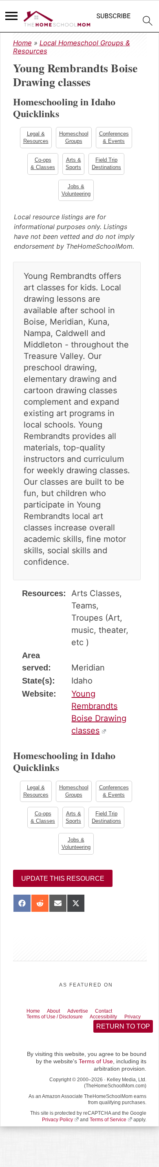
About (58, 1016)
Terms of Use (96, 1075)
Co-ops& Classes (42, 164)
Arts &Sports (73, 164)
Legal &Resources (35, 138)
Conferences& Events (115, 138)
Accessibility (117, 1023)
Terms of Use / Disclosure (60, 1023)
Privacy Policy (57, 1133)
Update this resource (62, 883)
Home (22, 43)
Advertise (86, 1016)
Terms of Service (108, 1133)
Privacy (36, 1030)
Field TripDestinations (107, 164)
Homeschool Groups (73, 138)
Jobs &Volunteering (76, 192)
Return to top (123, 1040)
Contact (116, 1016)
